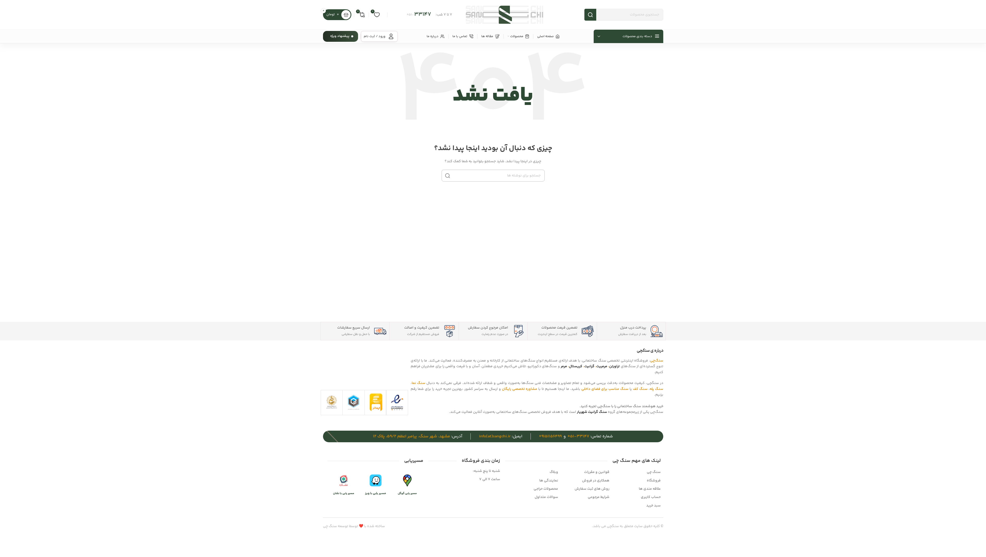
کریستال (575, 366)
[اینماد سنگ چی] (397, 402)
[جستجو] (447, 176)
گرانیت (589, 366)
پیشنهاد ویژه (340, 36)
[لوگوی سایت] (504, 14)
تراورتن (614, 366)
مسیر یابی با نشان (343, 493)
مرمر (564, 366)
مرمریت (601, 366)
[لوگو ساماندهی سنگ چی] (332, 402)
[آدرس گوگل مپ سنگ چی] (407, 480)
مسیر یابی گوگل (407, 493)
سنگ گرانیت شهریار (592, 412)
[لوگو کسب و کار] (353, 402)
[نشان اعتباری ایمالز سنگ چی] (376, 402)
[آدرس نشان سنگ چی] (344, 480)
